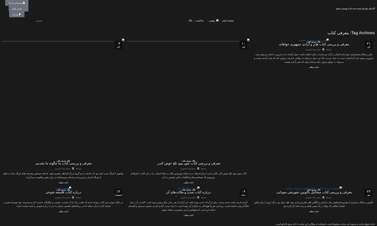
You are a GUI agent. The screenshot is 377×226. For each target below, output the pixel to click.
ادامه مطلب (314, 67)
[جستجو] (5, 20)
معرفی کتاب (311, 42)
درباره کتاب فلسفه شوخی (63, 192)
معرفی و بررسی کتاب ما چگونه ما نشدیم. (63, 163)
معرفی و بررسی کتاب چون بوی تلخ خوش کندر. (188, 163)
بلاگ (318, 42)
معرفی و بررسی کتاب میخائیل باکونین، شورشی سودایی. (314, 192)
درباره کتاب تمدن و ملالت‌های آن (188, 192)
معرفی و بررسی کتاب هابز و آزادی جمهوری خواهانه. (313, 44)
